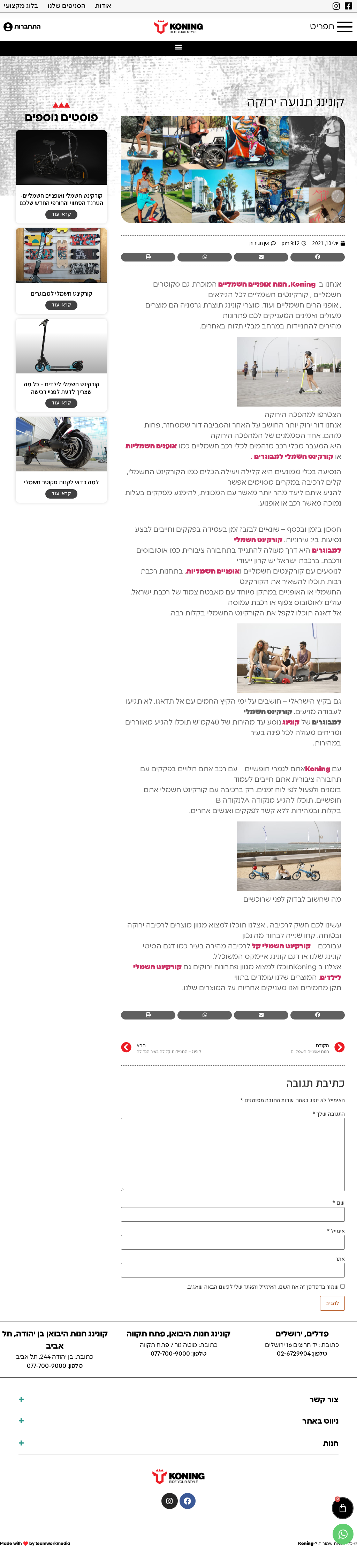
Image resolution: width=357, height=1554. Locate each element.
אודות (103, 6)
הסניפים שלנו (66, 6)
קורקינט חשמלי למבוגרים (61, 293)
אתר (340, 1259)
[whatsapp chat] (343, 1534)
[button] (178, 47)
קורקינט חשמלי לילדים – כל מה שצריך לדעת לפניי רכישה (61, 388)
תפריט (322, 27)
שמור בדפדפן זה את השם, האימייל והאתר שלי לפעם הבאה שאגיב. (263, 1287)
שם (339, 1203)
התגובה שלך (329, 1114)
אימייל (336, 1231)
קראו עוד (61, 214)
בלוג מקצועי (21, 6)
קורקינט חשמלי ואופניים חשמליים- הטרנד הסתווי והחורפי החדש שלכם (61, 199)
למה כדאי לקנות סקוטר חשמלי (61, 482)
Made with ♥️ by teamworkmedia (35, 1543)
